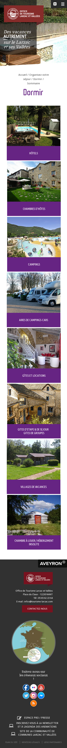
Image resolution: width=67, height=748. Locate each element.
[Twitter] (26, 695)
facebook (26, 687)
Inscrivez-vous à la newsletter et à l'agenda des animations (37, 725)
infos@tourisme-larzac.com (38, 601)
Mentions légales (31, 742)
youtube (41, 687)
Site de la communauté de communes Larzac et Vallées (37, 733)
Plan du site (11, 742)
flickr (33, 687)
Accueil (22, 74)
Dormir (37, 79)
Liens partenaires (53, 742)
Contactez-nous (37, 608)
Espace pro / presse (37, 717)
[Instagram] (33, 695)
